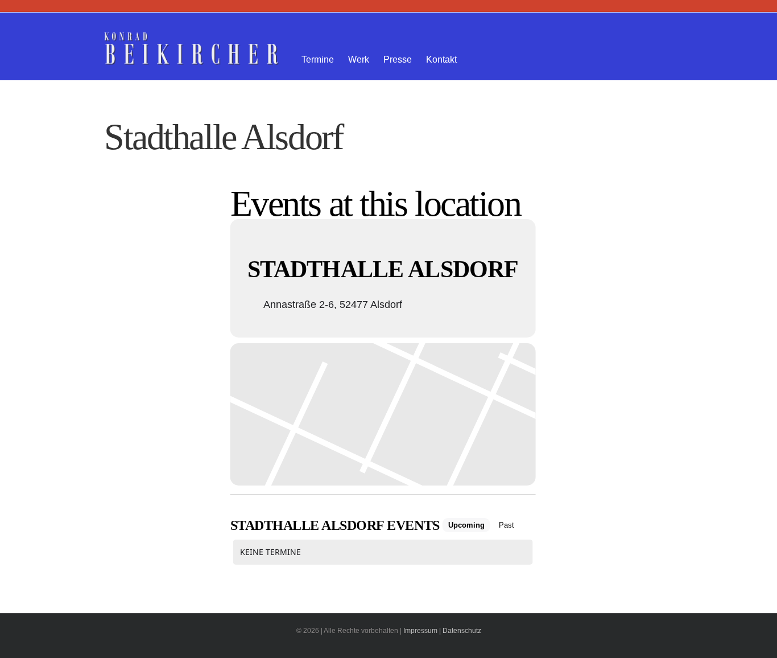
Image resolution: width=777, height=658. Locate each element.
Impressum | (422, 631)
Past (506, 525)
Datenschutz (462, 631)
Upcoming (466, 525)
